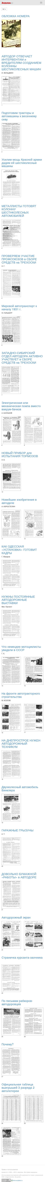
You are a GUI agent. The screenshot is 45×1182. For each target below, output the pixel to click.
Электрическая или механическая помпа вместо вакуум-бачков (21, 405)
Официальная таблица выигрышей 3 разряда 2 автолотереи (18, 1087)
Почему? (8, 1044)
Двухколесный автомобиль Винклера (20, 788)
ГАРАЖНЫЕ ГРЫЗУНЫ (17, 830)
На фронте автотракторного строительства (21, 695)
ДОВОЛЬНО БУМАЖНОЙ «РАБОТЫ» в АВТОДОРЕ (19, 875)
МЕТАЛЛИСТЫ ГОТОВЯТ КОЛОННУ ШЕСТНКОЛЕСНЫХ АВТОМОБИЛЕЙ (19, 211)
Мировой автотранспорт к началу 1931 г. (19, 307)
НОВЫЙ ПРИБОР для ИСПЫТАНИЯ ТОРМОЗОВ (20, 454)
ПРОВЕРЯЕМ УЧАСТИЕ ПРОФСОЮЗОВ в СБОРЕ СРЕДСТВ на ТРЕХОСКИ (19, 259)
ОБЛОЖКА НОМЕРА (16, 16)
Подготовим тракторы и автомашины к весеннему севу (19, 116)
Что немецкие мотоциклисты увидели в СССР (21, 648)
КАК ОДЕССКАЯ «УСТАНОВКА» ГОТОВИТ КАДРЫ (19, 549)
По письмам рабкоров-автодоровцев (17, 1002)
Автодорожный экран (16, 917)
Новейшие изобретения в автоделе (19, 501)
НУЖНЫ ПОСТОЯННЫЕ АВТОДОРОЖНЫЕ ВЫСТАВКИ (18, 599)
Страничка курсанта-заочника (22, 957)
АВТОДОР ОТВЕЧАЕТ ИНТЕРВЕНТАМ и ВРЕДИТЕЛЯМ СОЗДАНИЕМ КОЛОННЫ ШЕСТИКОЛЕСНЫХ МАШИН (21, 62)
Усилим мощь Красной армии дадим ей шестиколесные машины (22, 162)
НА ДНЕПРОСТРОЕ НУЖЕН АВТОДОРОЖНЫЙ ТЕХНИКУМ (21, 743)
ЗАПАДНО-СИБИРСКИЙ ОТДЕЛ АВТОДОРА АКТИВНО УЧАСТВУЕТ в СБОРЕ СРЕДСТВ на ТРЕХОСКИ (22, 357)
